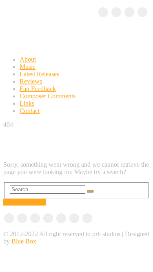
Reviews (31, 81)
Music (27, 66)
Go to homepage (24, 202)
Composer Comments (47, 96)
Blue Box (23, 241)
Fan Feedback (38, 88)
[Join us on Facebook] (103, 12)
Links (27, 103)
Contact (30, 110)
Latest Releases (39, 74)
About (28, 59)
